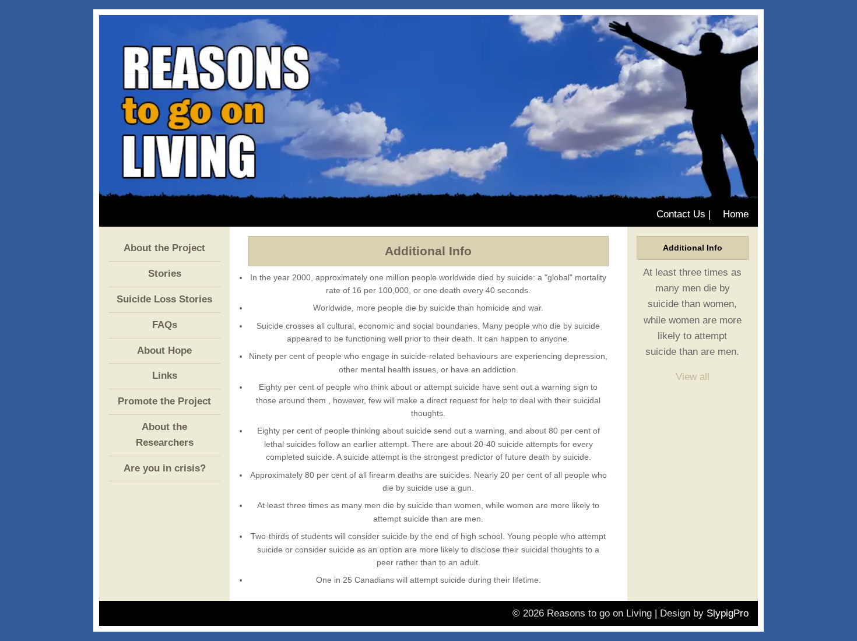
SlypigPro (728, 613)
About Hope (164, 350)
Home (736, 214)
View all (693, 376)
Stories (164, 273)
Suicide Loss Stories (164, 299)
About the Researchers (165, 434)
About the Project (164, 247)
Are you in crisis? (165, 468)
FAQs (164, 324)
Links (164, 375)
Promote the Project (164, 401)
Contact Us (680, 214)
